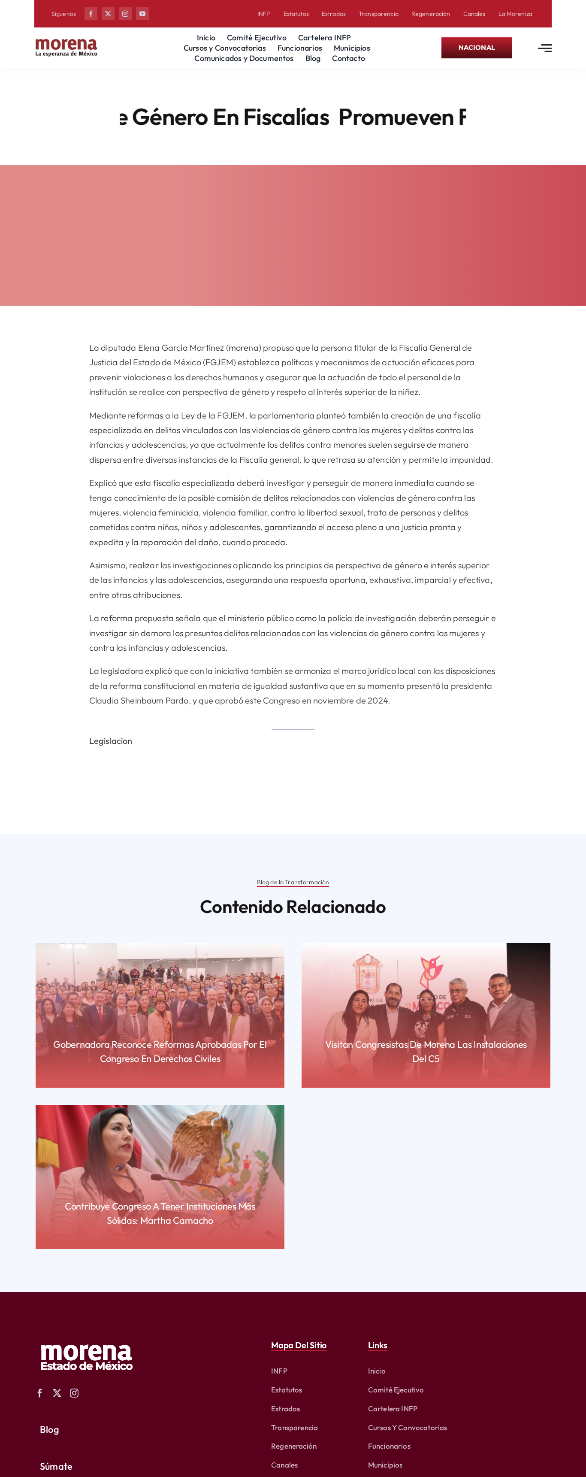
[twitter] (108, 13)
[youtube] (142, 13)
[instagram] (125, 13)
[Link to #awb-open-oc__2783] (545, 48)
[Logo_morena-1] (86, 1338)
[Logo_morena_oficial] (66, 40)
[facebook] (91, 13)
